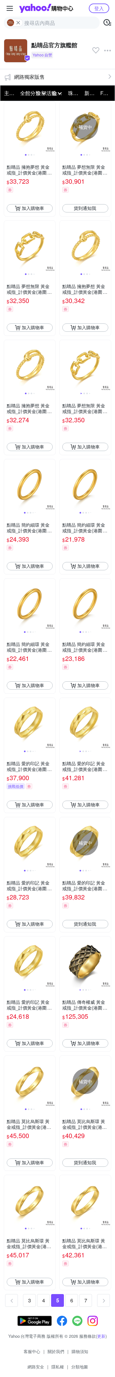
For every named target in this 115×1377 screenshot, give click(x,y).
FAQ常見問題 (106, 93)
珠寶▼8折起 (74, 93)
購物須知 (80, 1351)
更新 (101, 1336)
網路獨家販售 (29, 76)
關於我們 (56, 1351)
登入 (99, 8)
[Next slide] (51, 127)
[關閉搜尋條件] (18, 23)
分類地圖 (79, 1367)
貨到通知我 (85, 208)
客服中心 (32, 1351)
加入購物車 (33, 208)
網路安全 (35, 1367)
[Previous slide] (8, 127)
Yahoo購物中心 (46, 8)
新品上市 (90, 93)
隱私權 (57, 1367)
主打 (9, 93)
